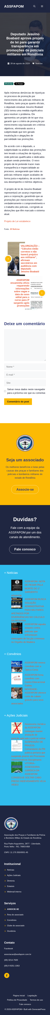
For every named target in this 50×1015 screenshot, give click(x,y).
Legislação (32, 995)
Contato (9, 942)
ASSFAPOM (14, 6)
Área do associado (15, 914)
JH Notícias (15, 229)
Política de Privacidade (17, 1000)
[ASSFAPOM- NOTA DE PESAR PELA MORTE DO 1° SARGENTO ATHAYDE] (16, 586)
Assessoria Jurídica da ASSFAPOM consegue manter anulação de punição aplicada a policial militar (28, 731)
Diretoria (11, 881)
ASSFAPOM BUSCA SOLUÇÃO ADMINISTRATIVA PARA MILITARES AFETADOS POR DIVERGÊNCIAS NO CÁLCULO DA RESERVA (28, 610)
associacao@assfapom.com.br (17, 954)
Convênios (11, 920)
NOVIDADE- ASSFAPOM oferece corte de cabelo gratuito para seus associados (28, 696)
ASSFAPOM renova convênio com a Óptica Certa (35, 666)
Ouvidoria (11, 931)
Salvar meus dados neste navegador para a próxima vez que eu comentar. (26, 391)
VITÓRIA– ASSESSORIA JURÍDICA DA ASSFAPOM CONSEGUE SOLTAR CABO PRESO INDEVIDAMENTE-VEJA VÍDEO (28, 774)
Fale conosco (25, 549)
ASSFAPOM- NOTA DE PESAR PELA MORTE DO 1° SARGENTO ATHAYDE (28, 588)
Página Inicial (19, 995)
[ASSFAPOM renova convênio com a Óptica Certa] (16, 667)
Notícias (38, 63)
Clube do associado (15, 925)
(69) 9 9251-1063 (12, 966)
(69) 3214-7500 (11, 960)
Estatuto (10, 886)
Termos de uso (36, 1000)
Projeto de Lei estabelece (17, 221)
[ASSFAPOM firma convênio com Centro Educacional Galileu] (16, 679)
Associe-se (25, 489)
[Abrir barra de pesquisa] (34, 6)
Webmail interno (14, 892)
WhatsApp (9, 84)
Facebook (8, 948)
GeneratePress (38, 1009)
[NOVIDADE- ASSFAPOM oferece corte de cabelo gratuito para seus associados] (16, 693)
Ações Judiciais (14, 875)
